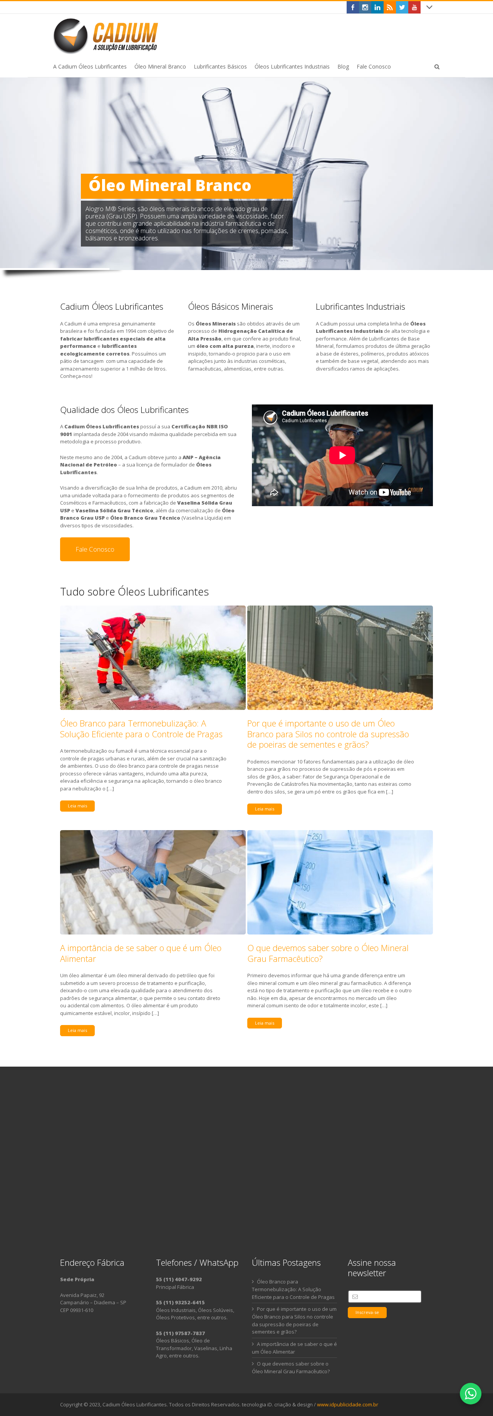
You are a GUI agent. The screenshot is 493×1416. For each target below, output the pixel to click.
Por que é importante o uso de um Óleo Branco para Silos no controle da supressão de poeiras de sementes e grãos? (328, 733)
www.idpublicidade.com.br (347, 1404)
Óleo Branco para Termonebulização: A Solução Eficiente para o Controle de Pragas (141, 728)
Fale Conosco (94, 549)
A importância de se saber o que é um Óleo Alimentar (140, 953)
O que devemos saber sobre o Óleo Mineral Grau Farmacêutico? (328, 953)
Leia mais (77, 806)
